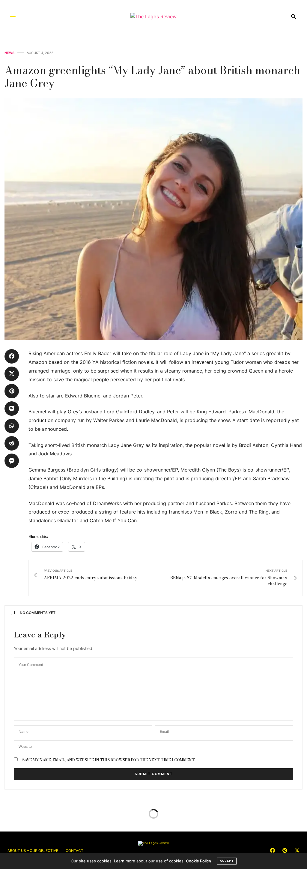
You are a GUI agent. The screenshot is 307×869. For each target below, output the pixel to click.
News (9, 53)
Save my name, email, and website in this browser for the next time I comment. (108, 760)
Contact (74, 850)
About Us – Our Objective (32, 850)
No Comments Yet (37, 612)
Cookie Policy (198, 861)
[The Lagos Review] (153, 16)
